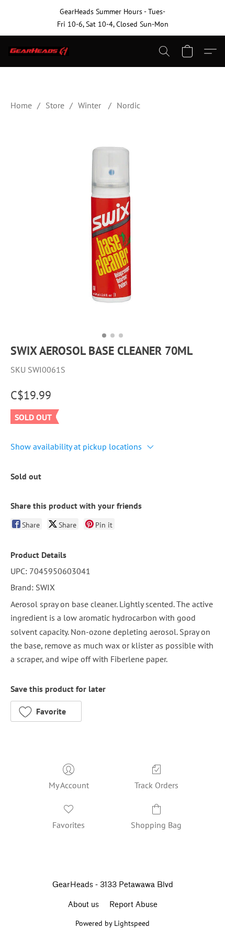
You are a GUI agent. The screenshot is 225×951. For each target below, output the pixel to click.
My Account (69, 785)
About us (83, 904)
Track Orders (156, 785)
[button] (40, 51)
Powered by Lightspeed (112, 923)
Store (55, 105)
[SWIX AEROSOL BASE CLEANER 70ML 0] (112, 224)
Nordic (128, 105)
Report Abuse (133, 904)
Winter (90, 105)
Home (21, 105)
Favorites (68, 825)
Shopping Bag (156, 825)
